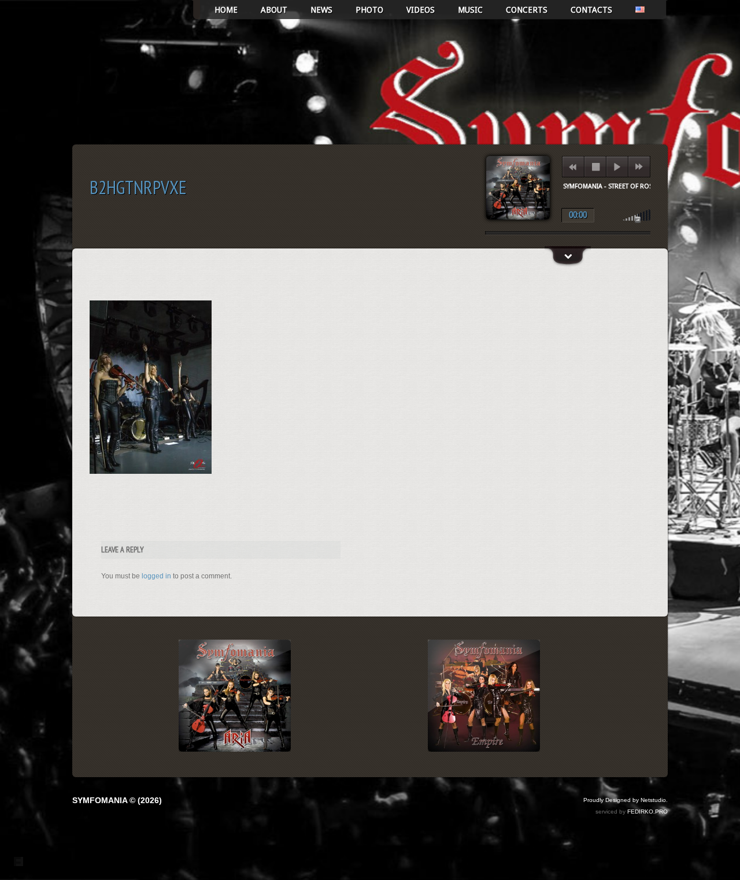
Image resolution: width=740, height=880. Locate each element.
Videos (420, 9)
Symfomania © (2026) (117, 800)
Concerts (526, 9)
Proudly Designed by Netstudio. (625, 800)
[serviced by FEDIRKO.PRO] (18, 861)
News (321, 9)
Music (470, 9)
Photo (369, 9)
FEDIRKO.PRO (647, 811)
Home (226, 9)
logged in (156, 576)
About (274, 9)
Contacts (591, 9)
